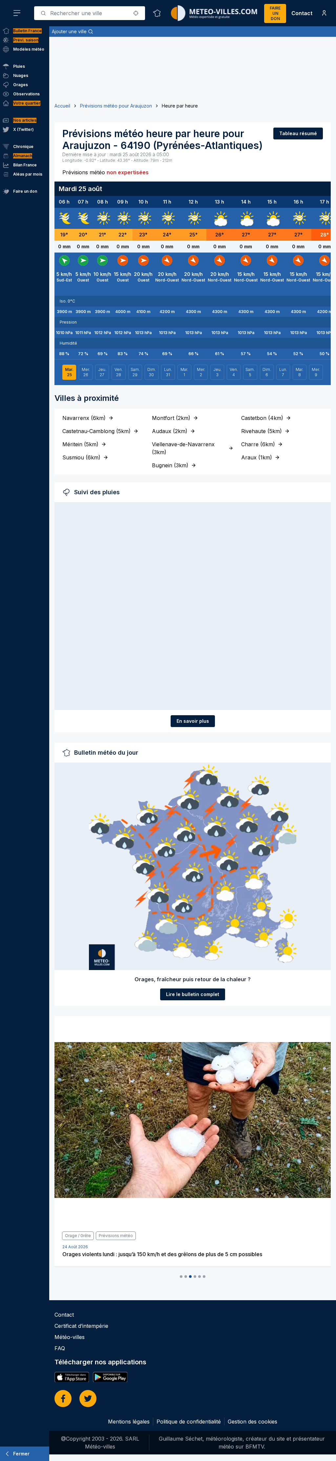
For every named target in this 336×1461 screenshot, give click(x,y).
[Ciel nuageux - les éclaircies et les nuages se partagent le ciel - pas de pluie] (219, 218)
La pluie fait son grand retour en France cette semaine (129, 1254)
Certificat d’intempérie (81, 1326)
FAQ (59, 1348)
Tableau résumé (298, 133)
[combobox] (89, 13)
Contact (301, 13)
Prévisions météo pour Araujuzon (116, 106)
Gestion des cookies (252, 1421)
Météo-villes (69, 1337)
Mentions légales (129, 1421)
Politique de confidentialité (189, 1421)
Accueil (62, 106)
